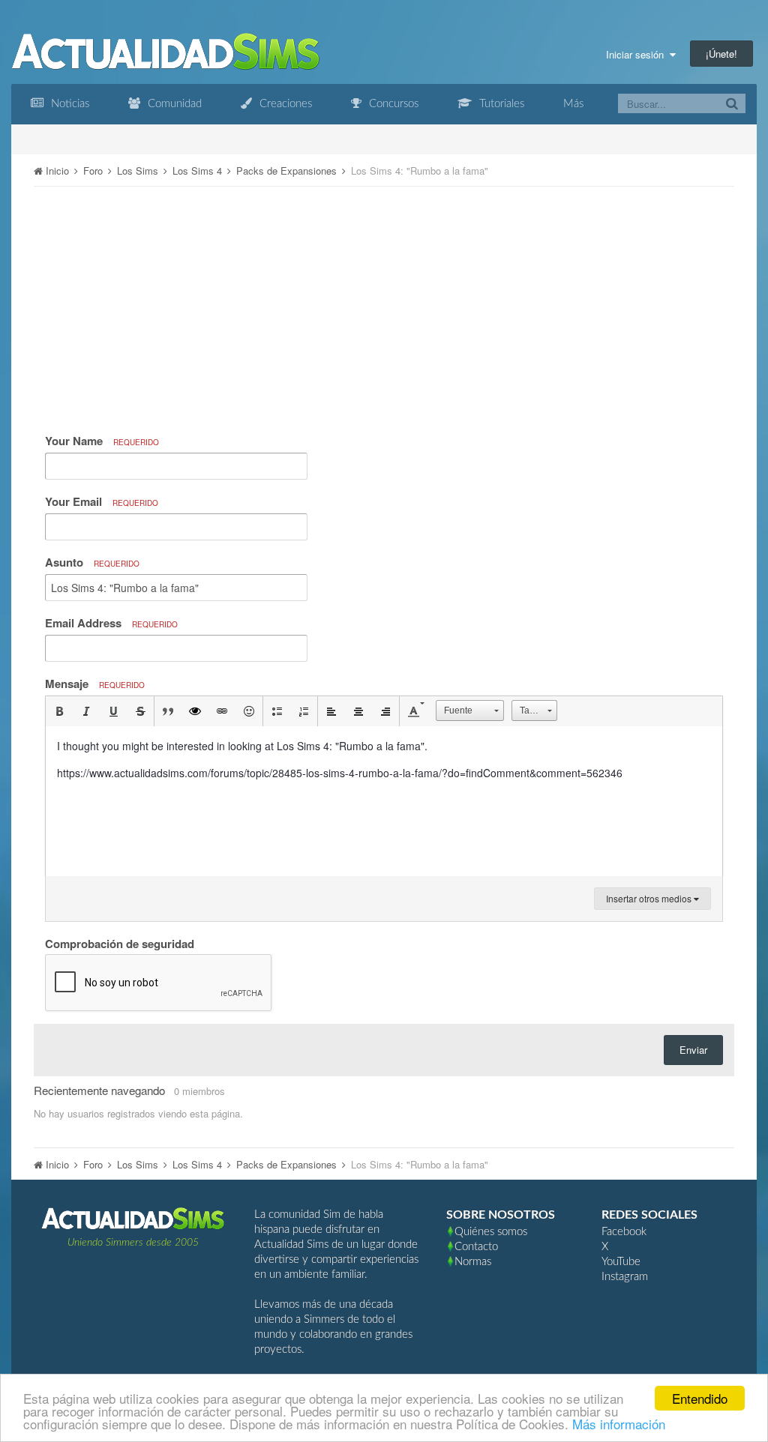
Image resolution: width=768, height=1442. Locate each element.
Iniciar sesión (638, 54)
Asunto (92, 562)
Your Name (102, 440)
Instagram (625, 1276)
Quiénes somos (490, 1231)
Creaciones (284, 103)
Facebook (624, 1231)
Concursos (392, 103)
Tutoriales (500, 103)
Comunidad (173, 103)
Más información (618, 1423)
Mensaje (95, 683)
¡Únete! (721, 53)
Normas (472, 1261)
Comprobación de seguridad (119, 942)
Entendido (700, 1398)
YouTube (621, 1261)
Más (573, 103)
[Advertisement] (384, 303)
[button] (59, 711)
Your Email (101, 501)
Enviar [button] (693, 1050)
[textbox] (384, 801)
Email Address (111, 623)
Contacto (476, 1246)
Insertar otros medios (650, 898)
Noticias (68, 103)
